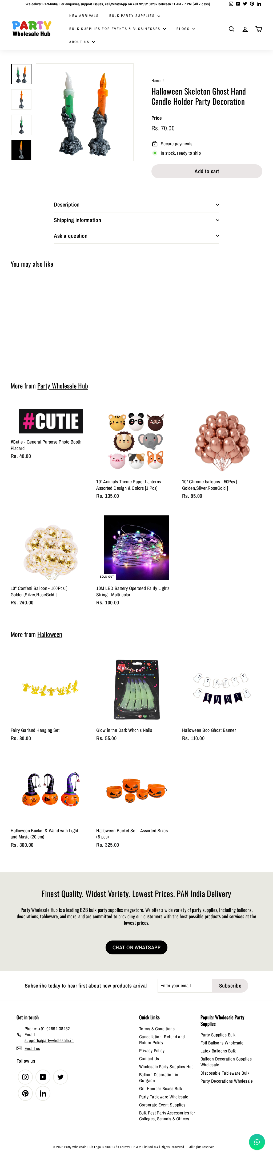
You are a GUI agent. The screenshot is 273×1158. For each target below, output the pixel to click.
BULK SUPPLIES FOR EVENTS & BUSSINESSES (115, 28)
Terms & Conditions (157, 1028)
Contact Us (149, 1058)
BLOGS (183, 28)
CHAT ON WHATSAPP (136, 947)
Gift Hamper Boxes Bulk (160, 1088)
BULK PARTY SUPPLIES (132, 15)
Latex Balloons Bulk (218, 1051)
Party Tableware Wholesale (163, 1097)
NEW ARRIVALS (84, 15)
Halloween (49, 634)
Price (156, 118)
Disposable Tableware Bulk (224, 1073)
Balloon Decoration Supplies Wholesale (226, 1062)
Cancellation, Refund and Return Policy (162, 1039)
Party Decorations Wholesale (226, 1081)
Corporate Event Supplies (162, 1105)
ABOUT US (80, 42)
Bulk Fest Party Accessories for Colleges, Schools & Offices (167, 1116)
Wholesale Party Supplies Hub (166, 1066)
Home (156, 80)
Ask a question (70, 236)
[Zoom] (84, 112)
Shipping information (77, 220)
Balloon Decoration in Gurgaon (158, 1077)
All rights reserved (202, 1147)
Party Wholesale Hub (62, 385)
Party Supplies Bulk (218, 1035)
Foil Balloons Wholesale (221, 1043)
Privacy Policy (151, 1050)
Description (67, 204)
